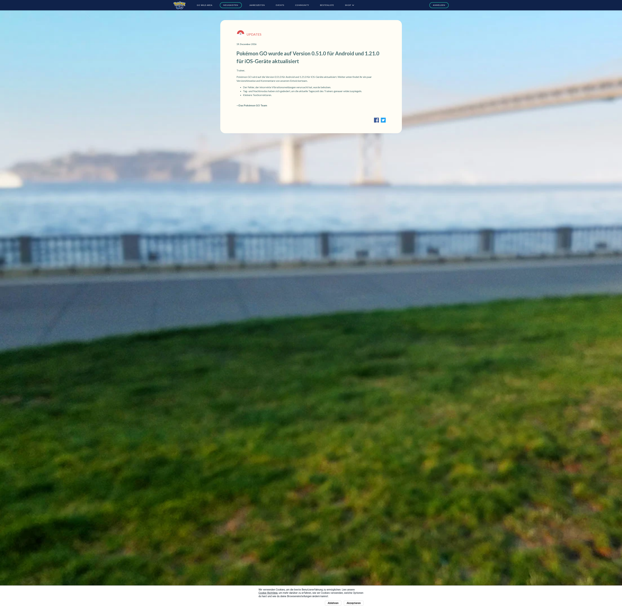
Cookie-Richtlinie (268, 592)
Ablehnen (333, 603)
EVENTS (280, 5)
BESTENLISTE (327, 5)
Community (302, 5)
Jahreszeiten (257, 5)
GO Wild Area (204, 5)
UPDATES (254, 34)
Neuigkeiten (230, 5)
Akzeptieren (354, 603)
